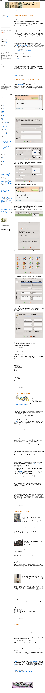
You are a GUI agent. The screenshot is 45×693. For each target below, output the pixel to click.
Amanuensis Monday (6, 209)
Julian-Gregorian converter (33, 661)
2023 (3, 109)
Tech (26, 348)
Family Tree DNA (26, 435)
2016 (3, 119)
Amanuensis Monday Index (25, 10)
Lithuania (27, 671)
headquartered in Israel (21, 84)
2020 (3, 114)
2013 (3, 154)
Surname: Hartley (10, 179)
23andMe (15, 421)
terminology (28, 50)
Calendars (20, 348)
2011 (3, 157)
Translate (8, 28)
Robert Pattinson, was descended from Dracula (23, 45)
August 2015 (5, 126)
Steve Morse (16, 661)
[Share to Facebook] (21, 49)
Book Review (5, 210)
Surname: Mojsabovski (9, 181)
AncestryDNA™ (21, 471)
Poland (30, 671)
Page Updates (16, 55)
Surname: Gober (8, 178)
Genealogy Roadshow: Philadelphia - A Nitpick (23, 15)
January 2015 (5, 136)
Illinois (11, 198)
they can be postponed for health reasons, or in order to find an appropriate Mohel (30, 569)
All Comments (4, 48)
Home (2, 10)
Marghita (10, 199)
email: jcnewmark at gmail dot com (5, 16)
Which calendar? (17, 624)
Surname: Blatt (9, 169)
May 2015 (4, 130)
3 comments (16, 49)
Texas (9, 202)
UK (9, 203)
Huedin (8, 198)
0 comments (16, 75)
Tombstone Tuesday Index (34, 10)
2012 (3, 155)
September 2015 (5, 125)
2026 (3, 105)
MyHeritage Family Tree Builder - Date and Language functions (26, 79)
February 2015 (5, 135)
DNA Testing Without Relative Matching (22, 393)
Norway (6, 200)
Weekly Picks (8, 214)
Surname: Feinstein (6, 175)
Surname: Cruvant (8, 171)
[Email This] (19, 49)
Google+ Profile (3, 101)
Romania (2, 201)
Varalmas (2, 204)
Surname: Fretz (6, 177)
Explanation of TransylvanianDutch (6, 98)
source (20, 665)
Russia (6, 201)
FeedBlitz (6, 42)
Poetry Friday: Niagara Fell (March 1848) (22, 352)
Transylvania (3, 203)
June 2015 (4, 129)
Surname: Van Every (32, 388)
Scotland (10, 201)
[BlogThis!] (19, 49)
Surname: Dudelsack (5, 174)
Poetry (22, 388)
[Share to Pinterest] (22, 49)
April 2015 (4, 132)
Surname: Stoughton (4, 189)
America (19, 671)
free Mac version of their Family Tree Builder (30, 80)
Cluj (6, 198)
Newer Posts (16, 675)
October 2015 (5, 123)
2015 (3, 121)
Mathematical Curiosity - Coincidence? (21, 511)
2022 (3, 111)
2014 (3, 153)
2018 (3, 116)
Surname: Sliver (9, 188)
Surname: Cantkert (5, 170)
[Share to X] (20, 49)
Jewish (24, 348)
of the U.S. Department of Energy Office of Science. (22, 404)
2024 (3, 108)
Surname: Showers (3, 188)
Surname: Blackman (3, 169)
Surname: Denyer (5, 172)
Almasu (2, 197)
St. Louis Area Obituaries (7, 10)
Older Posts (42, 675)
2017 (3, 118)
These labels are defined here (38, 463)
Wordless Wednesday (4, 215)
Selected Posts (17, 58)
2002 (3, 164)
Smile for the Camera (4, 213)
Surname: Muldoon (7, 182)
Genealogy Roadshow (33, 16)
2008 (3, 161)
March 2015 (5, 133)
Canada (19, 388)
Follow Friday (9, 211)
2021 (3, 112)
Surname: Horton (5, 180)
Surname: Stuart (10, 189)
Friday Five (3, 212)
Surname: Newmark (6, 183)
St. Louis (3, 202)
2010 (3, 158)
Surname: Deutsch (5, 173)
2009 (3, 160)
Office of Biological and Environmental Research (23, 403)
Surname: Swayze (4, 190)
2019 (3, 115)
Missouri (2, 200)
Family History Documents (16, 10)
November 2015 (5, 122)
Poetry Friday (26, 388)
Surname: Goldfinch (3, 179)
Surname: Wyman (6, 192)
